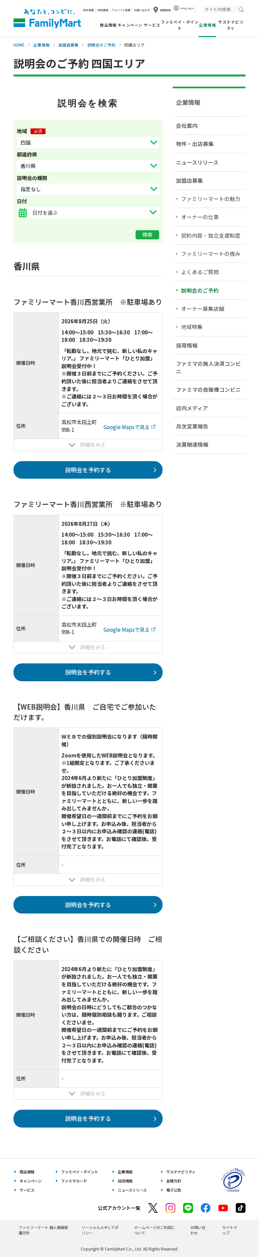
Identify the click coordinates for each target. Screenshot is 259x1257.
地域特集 (192, 326)
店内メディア (192, 408)
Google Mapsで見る (127, 426)
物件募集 (88, 10)
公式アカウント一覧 (119, 1207)
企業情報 (41, 45)
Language (186, 8)
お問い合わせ (142, 10)
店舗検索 (165, 10)
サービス (152, 25)
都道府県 (27, 154)
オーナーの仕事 (200, 216)
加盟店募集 (68, 45)
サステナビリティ (230, 24)
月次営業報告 (192, 426)
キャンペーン (130, 25)
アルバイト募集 (121, 10)
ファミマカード (74, 1181)
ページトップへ (237, 1235)
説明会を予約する (88, 470)
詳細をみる (93, 444)
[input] (96, 212)
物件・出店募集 (195, 143)
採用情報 (102, 10)
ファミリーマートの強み (210, 253)
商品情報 (108, 25)
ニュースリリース (197, 162)
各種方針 (173, 1181)
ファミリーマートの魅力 (210, 198)
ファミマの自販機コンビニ (208, 389)
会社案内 (187, 125)
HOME (19, 45)
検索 (147, 234)
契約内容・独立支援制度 (210, 235)
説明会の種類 (32, 177)
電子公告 (173, 1190)
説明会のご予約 (101, 45)
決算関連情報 (192, 444)
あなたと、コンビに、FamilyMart (47, 18)
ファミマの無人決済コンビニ (208, 367)
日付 (22, 201)
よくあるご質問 (200, 271)
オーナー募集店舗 (202, 308)
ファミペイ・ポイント (180, 24)
